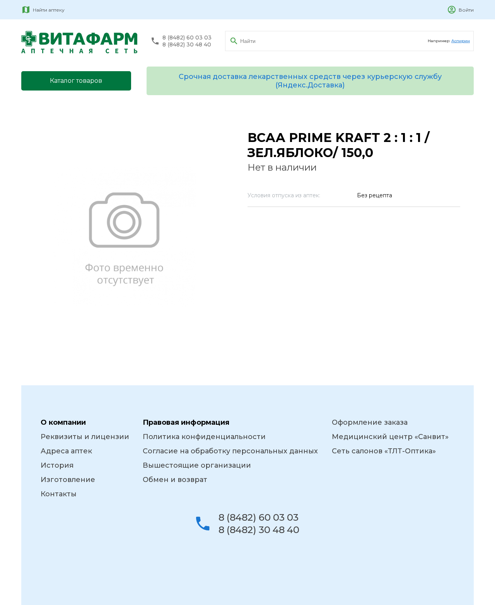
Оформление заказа (370, 422)
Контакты (59, 494)
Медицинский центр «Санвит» (390, 436)
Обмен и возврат (175, 479)
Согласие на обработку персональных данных (230, 451)
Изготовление (68, 479)
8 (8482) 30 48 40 (186, 45)
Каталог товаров (76, 80)
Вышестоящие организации (197, 465)
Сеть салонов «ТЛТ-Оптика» (384, 451)
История (57, 465)
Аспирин (460, 40)
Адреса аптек (66, 451)
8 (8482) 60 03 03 (187, 38)
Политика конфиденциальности (204, 436)
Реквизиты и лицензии (85, 436)
